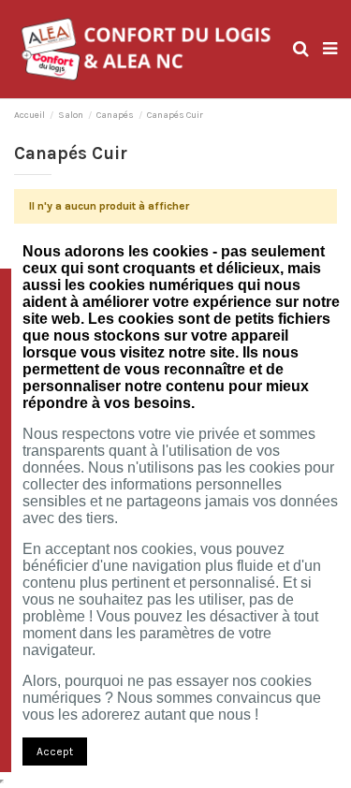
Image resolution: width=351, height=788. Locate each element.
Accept (55, 751)
